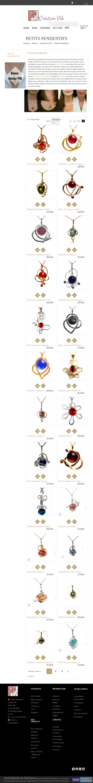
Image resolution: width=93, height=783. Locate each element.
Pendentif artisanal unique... (71, 300)
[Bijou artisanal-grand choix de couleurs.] (73, 229)
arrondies (62, 76)
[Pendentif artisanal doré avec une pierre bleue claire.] (73, 236)
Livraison (55, 696)
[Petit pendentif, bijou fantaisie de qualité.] (42, 140)
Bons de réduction (81, 713)
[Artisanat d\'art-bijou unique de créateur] (73, 365)
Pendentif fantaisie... (36, 390)
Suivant (68, 671)
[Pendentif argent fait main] (73, 639)
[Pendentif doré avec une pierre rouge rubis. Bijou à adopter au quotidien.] (42, 183)
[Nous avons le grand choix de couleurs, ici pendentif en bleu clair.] (42, 410)
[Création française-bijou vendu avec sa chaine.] (73, 274)
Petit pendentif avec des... (70, 481)
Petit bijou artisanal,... (68, 255)
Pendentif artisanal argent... (39, 255)
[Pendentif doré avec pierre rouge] (73, 138)
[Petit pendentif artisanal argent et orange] (42, 312)
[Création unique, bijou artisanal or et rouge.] (73, 176)
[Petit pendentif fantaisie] (42, 540)
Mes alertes (78, 717)
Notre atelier (36, 696)
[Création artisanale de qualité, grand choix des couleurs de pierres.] (42, 191)
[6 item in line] (74, 121)
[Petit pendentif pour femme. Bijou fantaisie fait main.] (42, 402)
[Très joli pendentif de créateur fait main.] (42, 357)
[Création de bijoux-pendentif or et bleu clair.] (42, 548)
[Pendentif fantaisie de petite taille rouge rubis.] (73, 548)
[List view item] (70, 121)
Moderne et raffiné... (68, 526)
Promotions (35, 742)
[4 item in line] (78, 121)
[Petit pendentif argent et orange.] (42, 586)
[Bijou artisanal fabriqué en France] (73, 448)
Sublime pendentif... (67, 617)
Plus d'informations (86, 780)
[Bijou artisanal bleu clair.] (73, 556)
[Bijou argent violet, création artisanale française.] (73, 564)
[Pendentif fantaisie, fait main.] (73, 312)
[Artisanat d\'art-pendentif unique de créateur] (73, 357)
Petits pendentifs (13, 55)
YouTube (76, 769)
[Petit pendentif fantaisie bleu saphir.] (42, 594)
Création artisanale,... (36, 436)
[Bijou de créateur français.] (73, 402)
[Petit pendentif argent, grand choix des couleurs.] (42, 465)
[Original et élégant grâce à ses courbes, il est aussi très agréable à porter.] (42, 556)
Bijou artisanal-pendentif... (70, 345)
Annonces (56, 750)
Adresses (77, 710)
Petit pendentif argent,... (69, 662)
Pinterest (79, 769)
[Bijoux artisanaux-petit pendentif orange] (42, 266)
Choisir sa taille (58, 743)
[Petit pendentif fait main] (73, 221)
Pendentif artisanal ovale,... (39, 209)
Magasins (34, 712)
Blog (86, 3)
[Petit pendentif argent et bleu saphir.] (42, 601)
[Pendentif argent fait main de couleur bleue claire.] (73, 631)
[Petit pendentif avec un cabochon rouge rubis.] (42, 221)
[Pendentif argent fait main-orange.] (73, 647)
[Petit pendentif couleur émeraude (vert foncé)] (42, 629)
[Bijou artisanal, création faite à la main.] (73, 319)
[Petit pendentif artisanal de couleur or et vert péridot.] (73, 584)
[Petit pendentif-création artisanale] (42, 473)
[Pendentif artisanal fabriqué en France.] (73, 410)
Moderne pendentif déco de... (40, 662)
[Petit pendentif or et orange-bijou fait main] (42, 133)
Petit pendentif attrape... (38, 481)
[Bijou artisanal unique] (42, 365)
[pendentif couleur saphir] (42, 450)
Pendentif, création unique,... (71, 164)
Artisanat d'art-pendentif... (70, 390)
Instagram (82, 769)
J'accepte (76, 780)
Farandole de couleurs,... (38, 617)
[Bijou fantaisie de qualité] (73, 130)
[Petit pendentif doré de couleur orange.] (42, 644)
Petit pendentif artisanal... (38, 345)
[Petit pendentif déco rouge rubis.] (42, 637)
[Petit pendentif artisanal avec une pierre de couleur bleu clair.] (42, 155)
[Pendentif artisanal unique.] (73, 266)
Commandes (78, 703)
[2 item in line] (83, 121)
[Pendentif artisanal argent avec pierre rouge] (42, 229)
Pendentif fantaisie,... (36, 572)
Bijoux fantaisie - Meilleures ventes (37, 754)
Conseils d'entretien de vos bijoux (57, 730)
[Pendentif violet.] (42, 418)
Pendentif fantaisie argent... (39, 526)
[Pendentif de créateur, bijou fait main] (42, 493)
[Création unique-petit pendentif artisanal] (42, 274)
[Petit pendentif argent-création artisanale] (42, 457)
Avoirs (76, 706)
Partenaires (56, 746)
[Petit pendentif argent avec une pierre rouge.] (73, 493)
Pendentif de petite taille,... (70, 572)
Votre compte (81, 689)
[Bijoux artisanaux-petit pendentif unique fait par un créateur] (42, 501)
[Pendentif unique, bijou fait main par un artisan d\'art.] (73, 183)
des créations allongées (41, 76)
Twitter (72, 769)
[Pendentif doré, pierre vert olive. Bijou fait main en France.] (42, 176)
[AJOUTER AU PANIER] (37, 159)
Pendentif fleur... (66, 436)
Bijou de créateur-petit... (69, 209)
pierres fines (60, 64)
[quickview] (74, 159)
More (67, 27)
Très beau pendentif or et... (39, 300)
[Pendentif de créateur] (73, 501)
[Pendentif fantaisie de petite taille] (73, 541)
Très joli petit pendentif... (38, 164)
